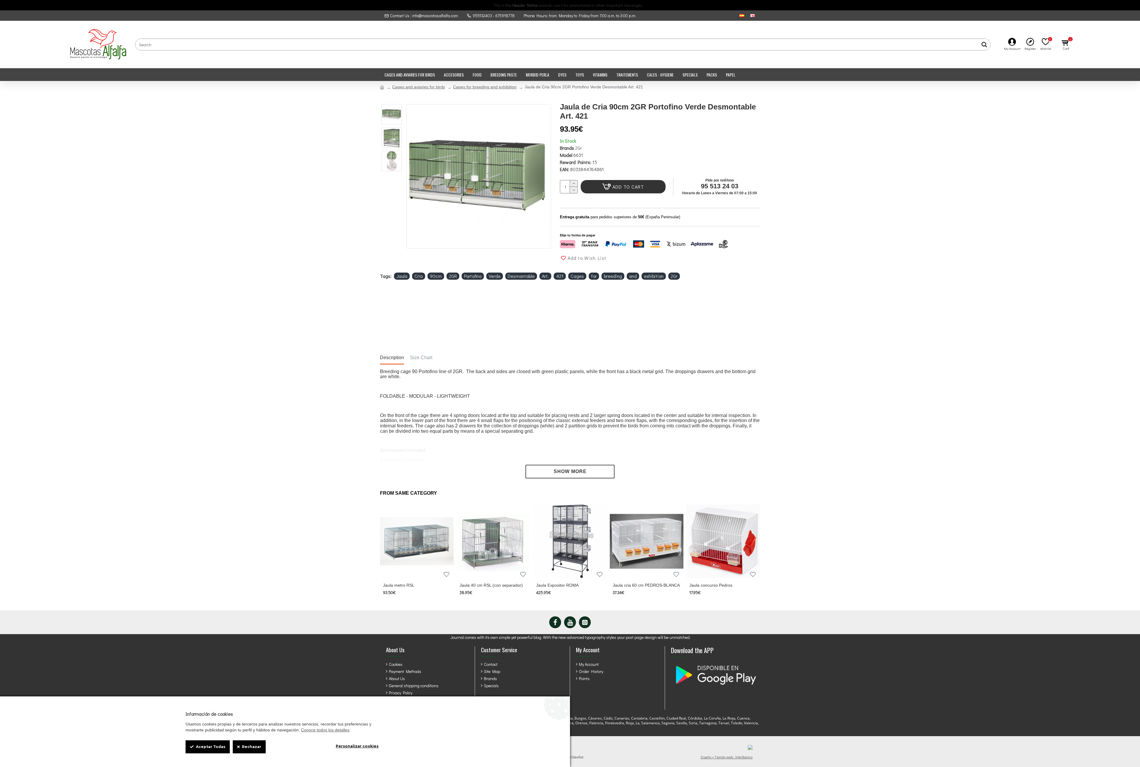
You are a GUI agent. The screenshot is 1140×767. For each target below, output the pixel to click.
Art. (545, 276)
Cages (577, 276)
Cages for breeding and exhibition (485, 87)
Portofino (473, 276)
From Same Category (408, 493)
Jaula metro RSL (398, 585)
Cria (418, 276)
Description (392, 357)
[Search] (984, 44)
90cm (436, 276)
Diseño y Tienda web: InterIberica (727, 757)
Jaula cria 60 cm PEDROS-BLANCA (646, 585)
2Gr (578, 148)
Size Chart (421, 357)
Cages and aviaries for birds (418, 87)
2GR (453, 276)
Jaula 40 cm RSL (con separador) (491, 585)
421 (559, 276)
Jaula (401, 276)
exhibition (654, 276)
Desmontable (521, 276)
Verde (495, 276)
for (594, 276)
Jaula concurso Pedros (710, 585)
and (633, 276)
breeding (613, 276)
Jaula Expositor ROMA (557, 585)
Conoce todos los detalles (325, 730)
